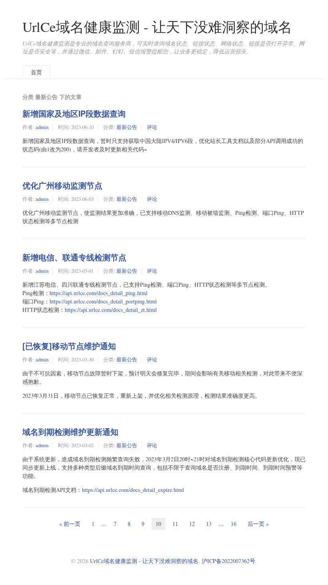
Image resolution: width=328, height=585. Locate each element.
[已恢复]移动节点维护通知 (69, 345)
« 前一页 (69, 523)
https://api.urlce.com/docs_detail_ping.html (99, 293)
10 (158, 523)
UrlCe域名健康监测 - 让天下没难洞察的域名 (157, 26)
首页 (36, 72)
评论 (152, 127)
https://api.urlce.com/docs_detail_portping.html (103, 301)
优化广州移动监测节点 (62, 185)
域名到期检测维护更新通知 (70, 431)
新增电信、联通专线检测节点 (74, 257)
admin (42, 127)
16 (233, 523)
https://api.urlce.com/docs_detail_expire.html (133, 490)
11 (175, 523)
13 (209, 523)
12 (192, 523)
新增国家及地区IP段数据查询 (74, 113)
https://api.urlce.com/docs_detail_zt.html (111, 309)
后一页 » (258, 523)
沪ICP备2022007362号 (228, 561)
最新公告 (126, 127)
